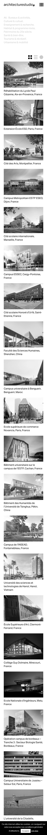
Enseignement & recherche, (19, 24)
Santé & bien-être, (14, 35)
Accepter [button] (25, 831)
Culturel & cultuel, (13, 21)
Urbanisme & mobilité (16, 42)
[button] (41, 4)
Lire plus (34, 830)
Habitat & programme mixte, (19, 28)
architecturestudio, (19, 4)
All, (5, 17)
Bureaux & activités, (19, 17)
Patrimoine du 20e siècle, (18, 31)
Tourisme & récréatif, (15, 38)
